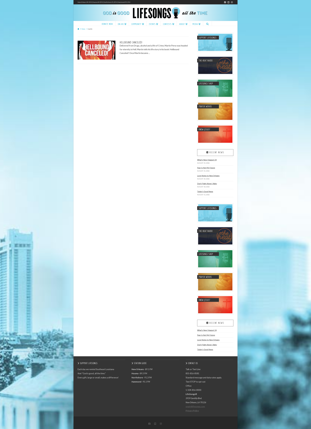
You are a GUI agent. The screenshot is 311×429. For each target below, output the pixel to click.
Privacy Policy (192, 410)
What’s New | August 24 (207, 160)
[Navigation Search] (207, 23)
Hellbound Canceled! (131, 42)
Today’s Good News (205, 191)
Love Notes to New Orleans (208, 176)
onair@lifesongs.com (195, 406)
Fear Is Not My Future (206, 168)
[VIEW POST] (96, 50)
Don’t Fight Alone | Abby (207, 183)
